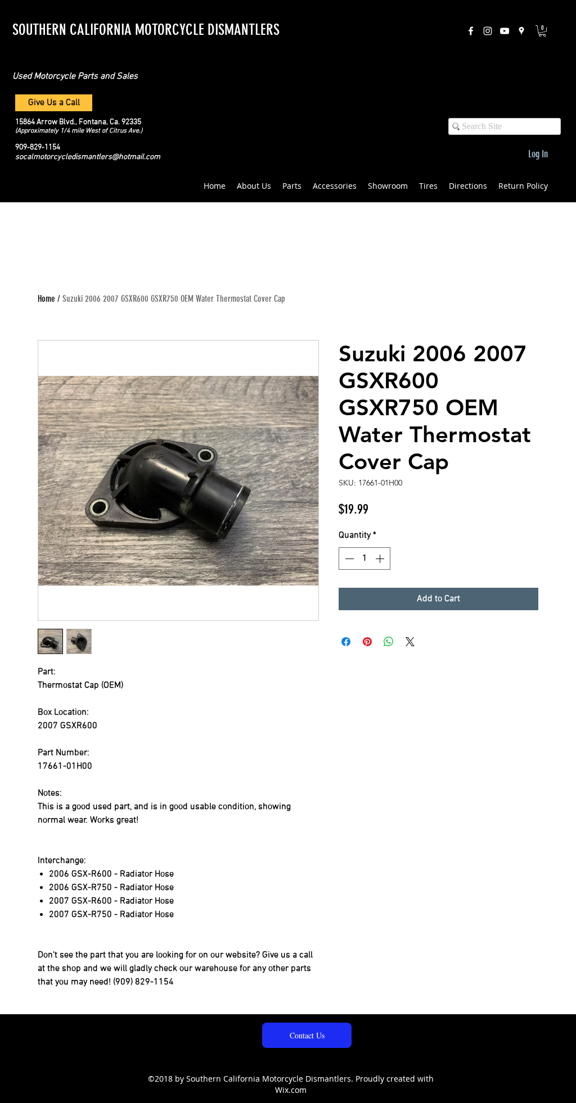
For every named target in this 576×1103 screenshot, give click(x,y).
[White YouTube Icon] (504, 31)
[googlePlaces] (521, 31)
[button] (542, 31)
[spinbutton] (364, 558)
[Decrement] (348, 558)
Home (46, 298)
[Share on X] (410, 641)
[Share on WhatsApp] (388, 641)
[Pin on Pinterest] (367, 641)
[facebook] (470, 31)
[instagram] (487, 31)
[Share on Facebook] (346, 641)
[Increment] (381, 558)
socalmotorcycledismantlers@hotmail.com (87, 157)
